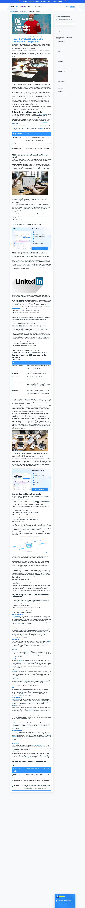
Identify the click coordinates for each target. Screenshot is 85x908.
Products (29, 6)
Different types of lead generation (63, 16)
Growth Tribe (27, 757)
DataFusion (14, 722)
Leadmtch (48, 641)
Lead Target (60, 88)
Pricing (34, 6)
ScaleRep (21, 660)
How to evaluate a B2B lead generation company (63, 31)
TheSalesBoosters (61, 41)
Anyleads (13, 11)
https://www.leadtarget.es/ (39, 745)
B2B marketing (42, 114)
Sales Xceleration (61, 81)
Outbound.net (15, 671)
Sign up (73, 6)
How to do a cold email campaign (62, 34)
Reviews (40, 6)
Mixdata (26, 651)
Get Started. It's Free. (41, 248)
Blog (17, 11)
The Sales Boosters (16, 616)
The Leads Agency (31, 710)
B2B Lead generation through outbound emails (64, 20)
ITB (22, 693)
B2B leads (28, 709)
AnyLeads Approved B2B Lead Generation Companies (64, 38)
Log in (67, 6)
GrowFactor (27, 680)
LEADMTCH (60, 48)
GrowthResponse (16, 699)
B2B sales (41, 128)
